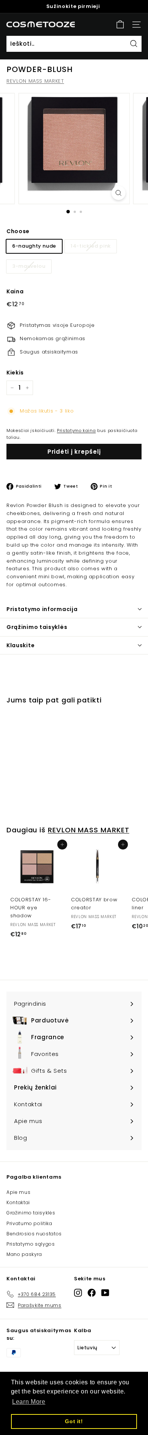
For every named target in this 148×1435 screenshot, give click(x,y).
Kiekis (15, 372)
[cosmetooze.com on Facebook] (92, 1293)
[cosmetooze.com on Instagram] (78, 1293)
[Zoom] (118, 193)
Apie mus (18, 1192)
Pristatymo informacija (41, 609)
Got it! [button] (74, 1421)
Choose (18, 231)
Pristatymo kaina (76, 430)
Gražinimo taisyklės (30, 1212)
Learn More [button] (29, 1401)
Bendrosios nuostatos (34, 1233)
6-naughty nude (34, 246)
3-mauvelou (29, 266)
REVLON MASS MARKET (35, 81)
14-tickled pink (91, 246)
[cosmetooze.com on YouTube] (105, 1293)
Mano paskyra (24, 1254)
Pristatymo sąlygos (30, 1244)
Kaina (15, 291)
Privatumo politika (29, 1223)
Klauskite (20, 645)
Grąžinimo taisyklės (36, 627)
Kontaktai (18, 1202)
